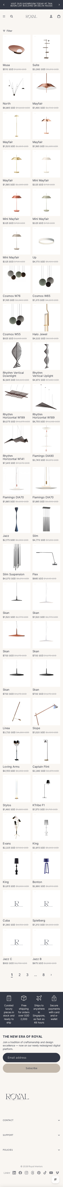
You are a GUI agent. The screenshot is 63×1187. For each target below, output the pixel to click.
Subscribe (31, 1068)
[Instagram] (26, 1173)
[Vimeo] (57, 1173)
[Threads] (33, 1173)
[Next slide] (59, 5)
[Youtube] (51, 1173)
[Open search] (11, 16)
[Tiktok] (45, 1173)
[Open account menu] (51, 16)
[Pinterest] (39, 1173)
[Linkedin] (14, 1173)
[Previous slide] (4, 5)
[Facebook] (20, 1173)
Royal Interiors (36, 1166)
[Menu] (4, 16)
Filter (9, 30)
